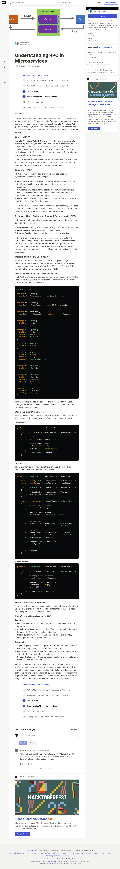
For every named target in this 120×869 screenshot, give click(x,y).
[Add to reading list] (5, 77)
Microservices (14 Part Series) (36, 75)
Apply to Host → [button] (22, 834)
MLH (72, 856)
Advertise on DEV (66, 853)
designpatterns (21, 66)
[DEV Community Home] (4, 3)
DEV (67, 861)
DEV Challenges (19, 853)
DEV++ (28, 853)
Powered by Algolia (63, 2)
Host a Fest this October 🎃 (34, 819)
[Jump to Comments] (5, 69)
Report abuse (53, 769)
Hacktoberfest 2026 (109, 115)
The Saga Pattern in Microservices (100, 71)
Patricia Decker (25, 750)
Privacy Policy (61, 858)
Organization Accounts (80, 853)
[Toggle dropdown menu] (76, 749)
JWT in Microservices (98, 63)
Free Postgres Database (53, 856)
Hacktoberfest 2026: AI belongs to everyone (100, 103)
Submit (22, 743)
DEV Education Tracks (44, 853)
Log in (99, 3)
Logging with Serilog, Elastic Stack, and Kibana (101, 54)
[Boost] (5, 83)
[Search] (10, 2)
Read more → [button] (93, 128)
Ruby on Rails (56, 863)
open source (48, 861)
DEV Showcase (93, 853)
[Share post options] (4, 90)
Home (10, 853)
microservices (34, 66)
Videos (34, 853)
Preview (32, 743)
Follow (102, 16)
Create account (110, 3)
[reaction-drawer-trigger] (4, 62)
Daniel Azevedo (25, 43)
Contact (107, 853)
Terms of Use (71, 858)
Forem (38, 861)
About (102, 853)
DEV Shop (66, 856)
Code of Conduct (41, 769)
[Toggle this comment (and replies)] (16, 753)
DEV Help (56, 853)
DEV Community (31, 850)
